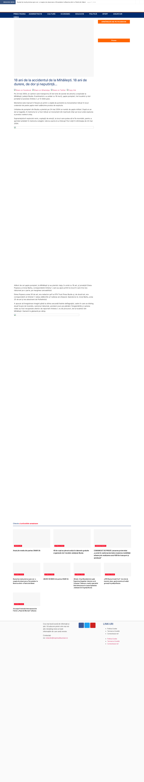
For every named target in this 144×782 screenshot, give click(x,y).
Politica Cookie (112, 629)
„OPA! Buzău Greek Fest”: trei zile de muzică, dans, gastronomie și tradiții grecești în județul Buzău (116, 581)
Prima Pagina (19, 14)
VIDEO (16, 17)
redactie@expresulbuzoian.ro (57, 638)
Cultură (51, 14)
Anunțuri (117, 14)
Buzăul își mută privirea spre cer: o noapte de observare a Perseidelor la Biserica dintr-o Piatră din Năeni (51, 2)
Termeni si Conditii (113, 631)
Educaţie (79, 14)
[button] (117, 636)
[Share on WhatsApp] (41, 90)
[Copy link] (71, 90)
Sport (105, 14)
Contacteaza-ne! (112, 634)
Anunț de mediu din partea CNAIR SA (26, 551)
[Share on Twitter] (58, 90)
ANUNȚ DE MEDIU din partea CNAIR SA (56, 579)
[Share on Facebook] (22, 90)
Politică (93, 14)
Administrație (35, 14)
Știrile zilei (59, 546)
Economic (65, 14)
